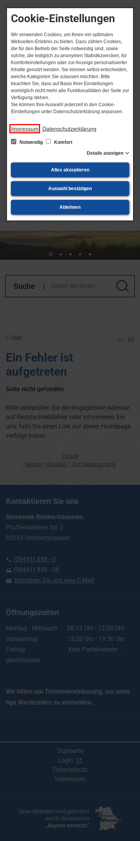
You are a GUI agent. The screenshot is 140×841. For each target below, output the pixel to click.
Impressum (24, 129)
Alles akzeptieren (70, 170)
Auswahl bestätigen (70, 188)
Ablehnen (70, 207)
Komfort (62, 142)
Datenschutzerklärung (69, 129)
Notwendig (31, 142)
